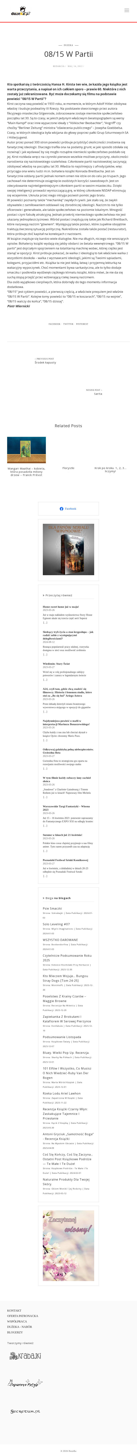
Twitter (68, 324)
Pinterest (82, 324)
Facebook (54, 324)
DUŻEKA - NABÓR (19, 1327)
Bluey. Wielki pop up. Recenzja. (66, 1053)
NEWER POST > (94, 390)
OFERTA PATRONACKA (22, 1316)
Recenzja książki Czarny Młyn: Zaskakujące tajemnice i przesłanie (65, 1113)
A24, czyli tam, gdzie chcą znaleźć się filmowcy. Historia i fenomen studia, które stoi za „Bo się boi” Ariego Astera (67, 692)
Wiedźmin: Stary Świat (56, 663)
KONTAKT (14, 1310)
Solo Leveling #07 (56, 924)
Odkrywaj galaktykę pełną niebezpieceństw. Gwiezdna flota (68, 751)
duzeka (68, 45)
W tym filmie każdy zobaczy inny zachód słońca (67, 779)
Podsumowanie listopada (62, 1037)
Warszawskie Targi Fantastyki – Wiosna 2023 (66, 808)
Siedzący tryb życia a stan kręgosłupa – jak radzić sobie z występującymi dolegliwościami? (68, 635)
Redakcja (59, 66)
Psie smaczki (52, 908)
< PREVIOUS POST (44, 359)
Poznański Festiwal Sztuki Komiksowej (65, 860)
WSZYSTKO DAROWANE (60, 940)
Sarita (98, 393)
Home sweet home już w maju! (61, 606)
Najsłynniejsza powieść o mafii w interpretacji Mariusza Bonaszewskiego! (66, 722)
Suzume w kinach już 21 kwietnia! (62, 834)
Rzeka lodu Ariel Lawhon (62, 1093)
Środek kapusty (45, 362)
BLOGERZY (15, 1332)
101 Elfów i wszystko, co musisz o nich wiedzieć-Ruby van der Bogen (67, 1073)
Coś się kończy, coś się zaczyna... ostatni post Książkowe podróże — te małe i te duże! (68, 1159)
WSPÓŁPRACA (17, 1321)
